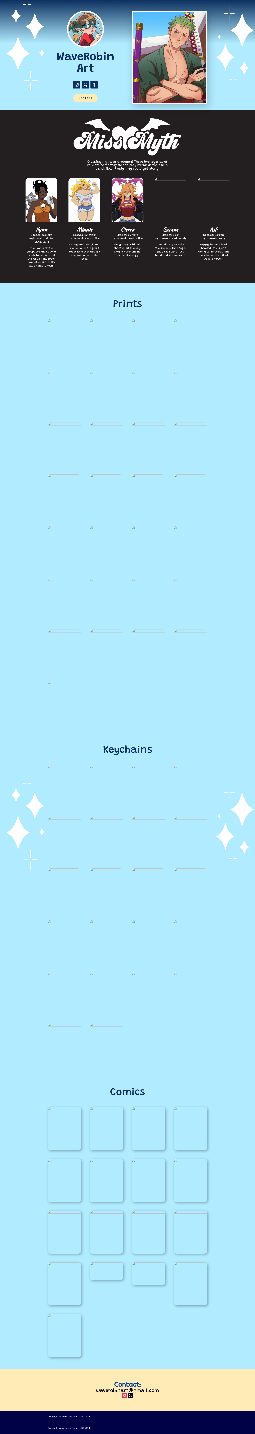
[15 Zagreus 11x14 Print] (64, 373)
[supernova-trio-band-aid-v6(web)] (64, 1212)
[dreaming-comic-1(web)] (190, 1109)
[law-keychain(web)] (106, 767)
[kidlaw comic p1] (64, 1109)
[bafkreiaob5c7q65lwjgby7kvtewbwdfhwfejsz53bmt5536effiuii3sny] (64, 321)
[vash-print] (106, 528)
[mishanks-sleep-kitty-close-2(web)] (64, 631)
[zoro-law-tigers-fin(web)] (190, 631)
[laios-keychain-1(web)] (148, 818)
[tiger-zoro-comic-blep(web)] (148, 1212)
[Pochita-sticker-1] (64, 974)
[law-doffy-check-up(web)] (106, 1161)
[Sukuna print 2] (106, 476)
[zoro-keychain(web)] (64, 767)
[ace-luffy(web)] (106, 580)
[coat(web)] (106, 1264)
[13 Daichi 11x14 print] (148, 373)
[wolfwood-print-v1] (190, 528)
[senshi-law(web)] (148, 631)
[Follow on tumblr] (94, 84)
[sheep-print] (64, 528)
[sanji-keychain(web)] (148, 767)
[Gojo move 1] (148, 424)
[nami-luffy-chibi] (190, 870)
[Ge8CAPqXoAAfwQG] (148, 321)
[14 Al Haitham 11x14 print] (106, 373)
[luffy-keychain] (190, 974)
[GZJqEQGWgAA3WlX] (106, 1109)
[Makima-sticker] (148, 974)
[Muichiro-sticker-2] (106, 974)
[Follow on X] (85, 84)
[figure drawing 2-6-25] (106, 321)
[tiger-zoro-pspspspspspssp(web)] (190, 1212)
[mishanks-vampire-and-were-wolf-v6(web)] (106, 631)
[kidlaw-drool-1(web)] (64, 1161)
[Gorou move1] (190, 424)
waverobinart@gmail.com (127, 1390)
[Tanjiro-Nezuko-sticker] (106, 922)
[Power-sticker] (190, 922)
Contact (85, 98)
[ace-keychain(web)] (106, 818)
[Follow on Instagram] (76, 84)
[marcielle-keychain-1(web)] (64, 870)
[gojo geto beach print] (106, 424)
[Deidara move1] (64, 424)
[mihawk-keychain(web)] (190, 767)
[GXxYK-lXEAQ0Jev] (148, 1109)
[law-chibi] (106, 870)
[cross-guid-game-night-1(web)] (190, 1264)
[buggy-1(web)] (148, 1264)
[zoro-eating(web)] (64, 1264)
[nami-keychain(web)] (64, 818)
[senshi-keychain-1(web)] (190, 818)
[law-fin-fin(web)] (190, 580)
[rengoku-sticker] (148, 922)
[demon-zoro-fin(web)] (148, 580)
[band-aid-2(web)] (106, 1212)
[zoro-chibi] (64, 922)
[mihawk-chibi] (148, 870)
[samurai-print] (190, 476)
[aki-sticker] (106, 1025)
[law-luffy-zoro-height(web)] (148, 1161)
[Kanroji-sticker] (64, 1025)
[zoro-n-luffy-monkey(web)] (64, 683)
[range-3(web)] (190, 1161)
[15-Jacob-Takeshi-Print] (64, 580)
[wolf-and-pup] (148, 528)
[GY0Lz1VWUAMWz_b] (190, 321)
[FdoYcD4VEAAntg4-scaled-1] (190, 373)
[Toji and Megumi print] (148, 476)
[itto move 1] (64, 476)
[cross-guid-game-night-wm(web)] (64, 1316)
